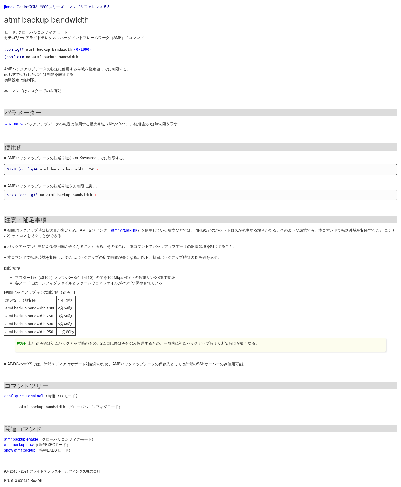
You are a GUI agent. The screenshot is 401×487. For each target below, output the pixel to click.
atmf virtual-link (124, 230)
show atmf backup (19, 450)
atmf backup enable (21, 439)
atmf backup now (19, 444)
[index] (10, 6)
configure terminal (23, 396)
